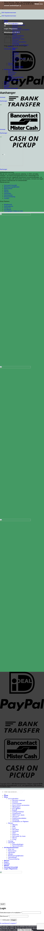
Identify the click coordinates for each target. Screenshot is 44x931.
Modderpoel (8, 204)
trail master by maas (18, 59)
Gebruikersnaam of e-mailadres (10, 912)
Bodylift (14, 34)
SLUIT (3, 904)
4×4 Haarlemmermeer (11, 69)
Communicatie (17, 28)
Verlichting (15, 43)
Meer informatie (26, 930)
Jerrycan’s (15, 40)
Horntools (15, 54)
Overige (10, 63)
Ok (19, 930)
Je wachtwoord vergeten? (8, 923)
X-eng (14, 62)
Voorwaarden (12, 78)
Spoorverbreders (17, 68)
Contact (7, 85)
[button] (12, 32)
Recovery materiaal (18, 25)
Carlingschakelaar (18, 36)
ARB (13, 49)
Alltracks (15, 48)
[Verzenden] (5, 794)
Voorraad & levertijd (11, 88)
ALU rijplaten (16, 33)
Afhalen (10, 75)
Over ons (11, 71)
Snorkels (15, 26)
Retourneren (12, 72)
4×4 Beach (7, 209)
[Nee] (32, 930)
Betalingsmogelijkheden (16, 77)
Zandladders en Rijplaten (20, 45)
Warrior (14, 60)
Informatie (11, 65)
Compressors (16, 37)
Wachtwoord (4, 916)
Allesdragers (16, 31)
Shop (6, 22)
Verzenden (11, 74)
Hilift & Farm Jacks (18, 39)
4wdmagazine (8, 206)
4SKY (14, 55)
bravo (14, 51)
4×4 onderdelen (13, 23)
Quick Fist (15, 57)
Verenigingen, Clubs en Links (13, 211)
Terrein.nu (7, 208)
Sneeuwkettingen (17, 66)
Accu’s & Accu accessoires (20, 29)
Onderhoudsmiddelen (19, 42)
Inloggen (13, 920)
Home (6, 20)
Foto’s (6, 83)
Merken (10, 46)
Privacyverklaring (13, 80)
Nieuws (6, 82)
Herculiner (15, 52)
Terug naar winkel (10, 49)
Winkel (6, 87)
